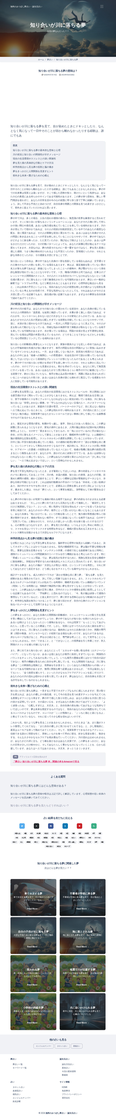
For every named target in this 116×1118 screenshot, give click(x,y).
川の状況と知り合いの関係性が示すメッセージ (36, 154)
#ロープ (67, 846)
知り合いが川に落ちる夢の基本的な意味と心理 (36, 150)
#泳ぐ (15, 842)
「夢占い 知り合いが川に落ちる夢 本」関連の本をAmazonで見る (46, 761)
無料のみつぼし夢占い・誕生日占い (26, 6)
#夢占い (82, 838)
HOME (64, 1087)
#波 (66, 838)
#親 (25, 833)
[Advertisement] (58, 103)
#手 (94, 833)
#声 (96, 842)
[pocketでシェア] (79, 826)
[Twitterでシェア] (22, 826)
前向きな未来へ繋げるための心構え (31, 175)
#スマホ (97, 838)
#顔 (80, 833)
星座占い (76, 1046)
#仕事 (39, 833)
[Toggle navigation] (102, 6)
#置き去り (54, 842)
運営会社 (66, 1098)
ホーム (41, 59)
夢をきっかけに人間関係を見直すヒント (33, 171)
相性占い (17, 1094)
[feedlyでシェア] (94, 826)
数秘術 (65, 1075)
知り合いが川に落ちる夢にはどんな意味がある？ (38, 785)
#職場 (28, 842)
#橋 (102, 842)
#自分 (46, 833)
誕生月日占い (68, 1064)
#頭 (63, 842)
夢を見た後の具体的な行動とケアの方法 (33, 163)
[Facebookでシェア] (50, 826)
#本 (90, 838)
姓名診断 (17, 1101)
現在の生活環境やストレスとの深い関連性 (34, 158)
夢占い (50, 59)
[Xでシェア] (36, 826)
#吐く (36, 842)
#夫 (38, 838)
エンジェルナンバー (43, 1046)
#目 (52, 838)
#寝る (81, 842)
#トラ (54, 833)
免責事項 (66, 1091)
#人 (21, 842)
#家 (100, 833)
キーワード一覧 (20, 1068)
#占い (74, 838)
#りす (89, 842)
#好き (59, 846)
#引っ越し (72, 842)
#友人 (60, 838)
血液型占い (18, 1091)
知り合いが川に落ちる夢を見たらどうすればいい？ (39, 805)
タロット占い (62, 1046)
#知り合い (49, 846)
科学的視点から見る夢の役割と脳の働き (33, 167)
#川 (31, 833)
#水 (17, 838)
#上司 (24, 838)
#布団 (87, 833)
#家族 (46, 838)
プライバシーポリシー (72, 1094)
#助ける (45, 842)
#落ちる (17, 833)
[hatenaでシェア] (65, 826)
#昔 (61, 833)
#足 (67, 833)
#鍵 (73, 833)
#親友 (32, 838)
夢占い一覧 (18, 1064)
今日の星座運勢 (69, 1071)
